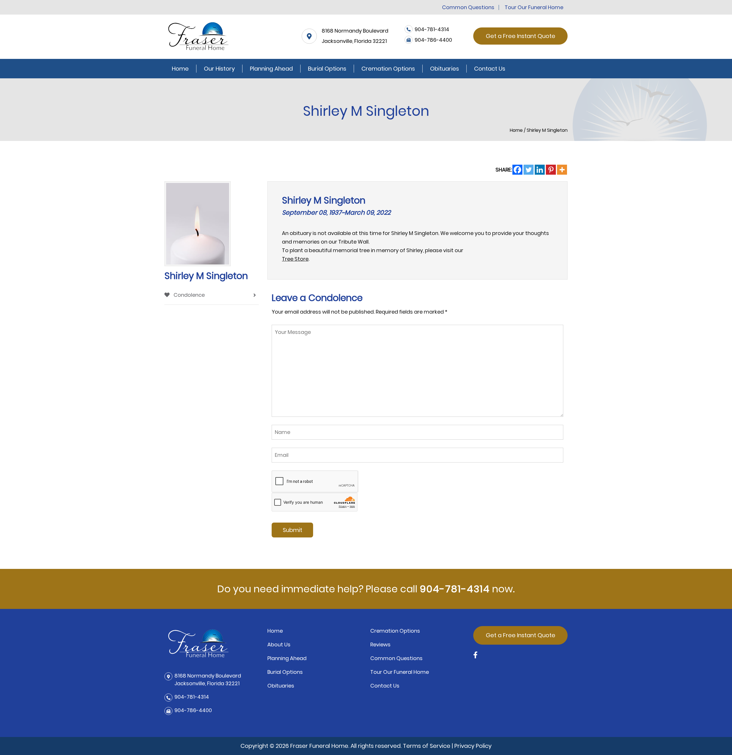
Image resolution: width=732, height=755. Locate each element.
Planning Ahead (271, 69)
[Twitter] (529, 170)
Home (180, 69)
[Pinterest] (551, 170)
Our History (219, 69)
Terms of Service (426, 746)
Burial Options (327, 69)
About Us (279, 644)
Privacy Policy (473, 746)
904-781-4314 (455, 589)
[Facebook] (517, 170)
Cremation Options (388, 69)
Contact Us (489, 69)
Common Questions (468, 7)
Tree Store (295, 258)
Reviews (380, 644)
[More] (562, 170)
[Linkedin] (540, 170)
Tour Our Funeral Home (534, 7)
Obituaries (444, 69)
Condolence (188, 294)
